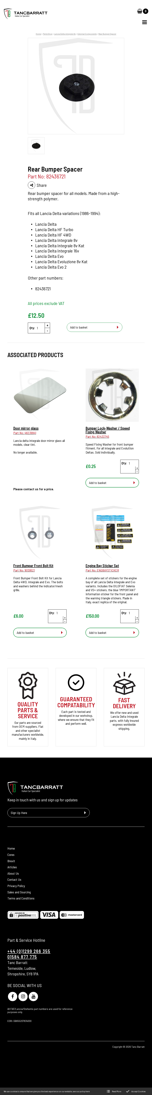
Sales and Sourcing (19, 892)
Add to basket (78, 327)
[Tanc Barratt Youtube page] (33, 996)
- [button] (47, 330)
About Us (13, 873)
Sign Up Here (19, 813)
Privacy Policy (16, 886)
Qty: (32, 328)
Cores (10, 855)
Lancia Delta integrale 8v (65, 33)
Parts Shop (47, 33)
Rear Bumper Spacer (107, 33)
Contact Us (14, 879)
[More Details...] (40, 396)
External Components (87, 33)
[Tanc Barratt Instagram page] (23, 996)
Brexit (11, 861)
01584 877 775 (22, 956)
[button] (144, 22)
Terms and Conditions (20, 898)
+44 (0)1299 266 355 (28, 951)
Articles (12, 867)
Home (38, 33)
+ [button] (47, 325)
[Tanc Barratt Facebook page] (12, 996)
